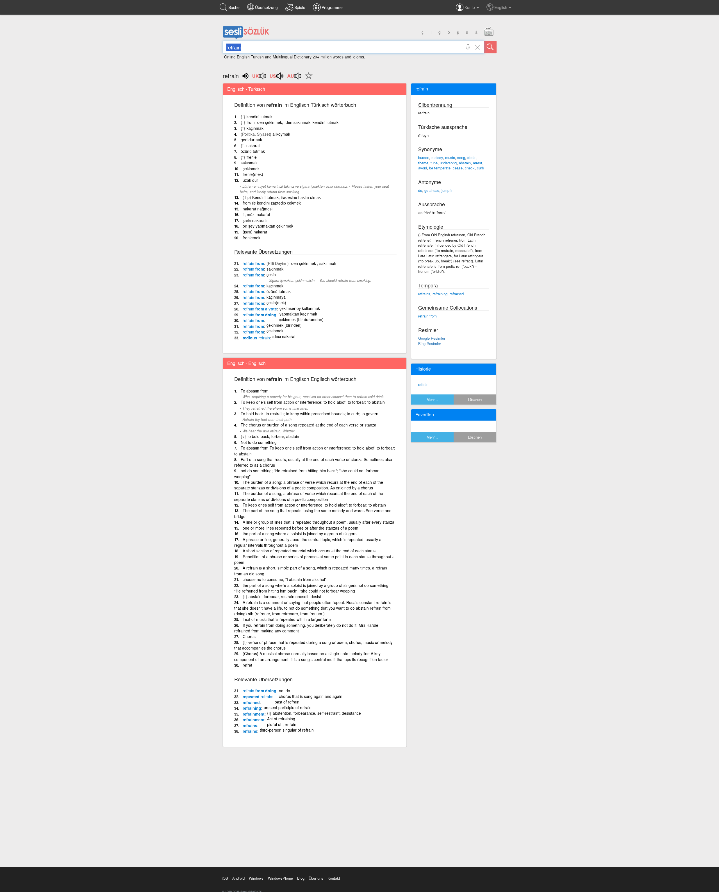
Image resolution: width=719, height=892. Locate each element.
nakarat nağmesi (257, 209)
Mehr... (432, 399)
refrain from (427, 316)
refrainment (254, 714)
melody (437, 157)
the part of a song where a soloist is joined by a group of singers (299, 533)
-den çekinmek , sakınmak (313, 263)
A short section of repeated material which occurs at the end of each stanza (310, 550)
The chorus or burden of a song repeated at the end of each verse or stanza (308, 425)
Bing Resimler (429, 343)
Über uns (316, 878)
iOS (225, 878)
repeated (257, 696)
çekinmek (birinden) (284, 325)
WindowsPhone (280, 878)
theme (423, 162)
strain (471, 157)
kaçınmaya (276, 297)
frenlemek (251, 237)
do (420, 190)
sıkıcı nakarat (283, 336)
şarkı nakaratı (255, 220)
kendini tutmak (259, 116)
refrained (251, 702)
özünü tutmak (253, 151)
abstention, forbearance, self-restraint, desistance (317, 713)
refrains (250, 725)
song (461, 157)
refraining (252, 708)
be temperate (439, 168)
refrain (423, 384)
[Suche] (490, 47)
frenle (252, 157)
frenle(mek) (253, 174)
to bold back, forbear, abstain (273, 436)
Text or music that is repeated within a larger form (287, 619)
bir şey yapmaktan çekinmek (268, 226)
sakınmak (249, 162)
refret (247, 665)
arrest (477, 162)
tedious (256, 338)
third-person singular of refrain (287, 730)
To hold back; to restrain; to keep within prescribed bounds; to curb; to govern (309, 413)
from (253, 263)
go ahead (431, 190)
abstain (465, 162)
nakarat (253, 145)
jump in (447, 190)
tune (434, 162)
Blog (300, 878)
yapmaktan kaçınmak (298, 314)
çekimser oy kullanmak (299, 308)
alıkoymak (281, 134)
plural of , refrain (281, 724)
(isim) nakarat (255, 232)
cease (458, 168)
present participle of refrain (287, 707)
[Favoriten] (307, 79)
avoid (422, 168)
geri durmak (251, 139)
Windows (256, 878)
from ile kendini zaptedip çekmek (272, 203)
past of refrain (287, 702)
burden (423, 157)
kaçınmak (255, 128)
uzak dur (250, 180)
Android (238, 878)
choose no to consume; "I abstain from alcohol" (284, 579)
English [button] (501, 7)
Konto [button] (470, 7)
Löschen (475, 399)
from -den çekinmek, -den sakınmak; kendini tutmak (292, 122)
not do (284, 690)
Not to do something (259, 442)
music (450, 157)
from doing (259, 314)
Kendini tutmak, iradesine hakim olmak (286, 197)
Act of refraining (281, 718)
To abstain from (255, 391)
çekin (271, 274)
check (470, 168)
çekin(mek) (276, 302)
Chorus (249, 636)
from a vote (260, 309)
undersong (448, 162)
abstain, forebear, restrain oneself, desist (285, 596)
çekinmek (251, 168)
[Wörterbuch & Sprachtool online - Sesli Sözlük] (246, 38)
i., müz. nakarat (256, 214)
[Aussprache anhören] (259, 78)
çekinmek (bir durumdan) (301, 319)
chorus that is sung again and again (310, 696)
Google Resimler (431, 338)
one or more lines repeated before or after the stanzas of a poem (300, 528)
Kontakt (333, 878)
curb (480, 168)
